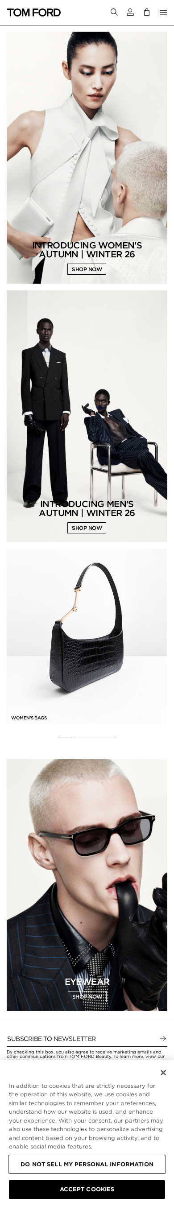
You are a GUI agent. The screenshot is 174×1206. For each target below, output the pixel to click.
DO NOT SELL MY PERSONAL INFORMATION (87, 1164)
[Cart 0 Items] (146, 12)
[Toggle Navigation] (163, 12)
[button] (130, 12)
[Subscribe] (162, 1039)
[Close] (163, 1072)
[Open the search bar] (114, 12)
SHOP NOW (87, 269)
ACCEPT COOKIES (87, 1189)
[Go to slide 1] (65, 738)
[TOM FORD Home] (34, 12)
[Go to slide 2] (79, 738)
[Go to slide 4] (109, 738)
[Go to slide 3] (94, 738)
